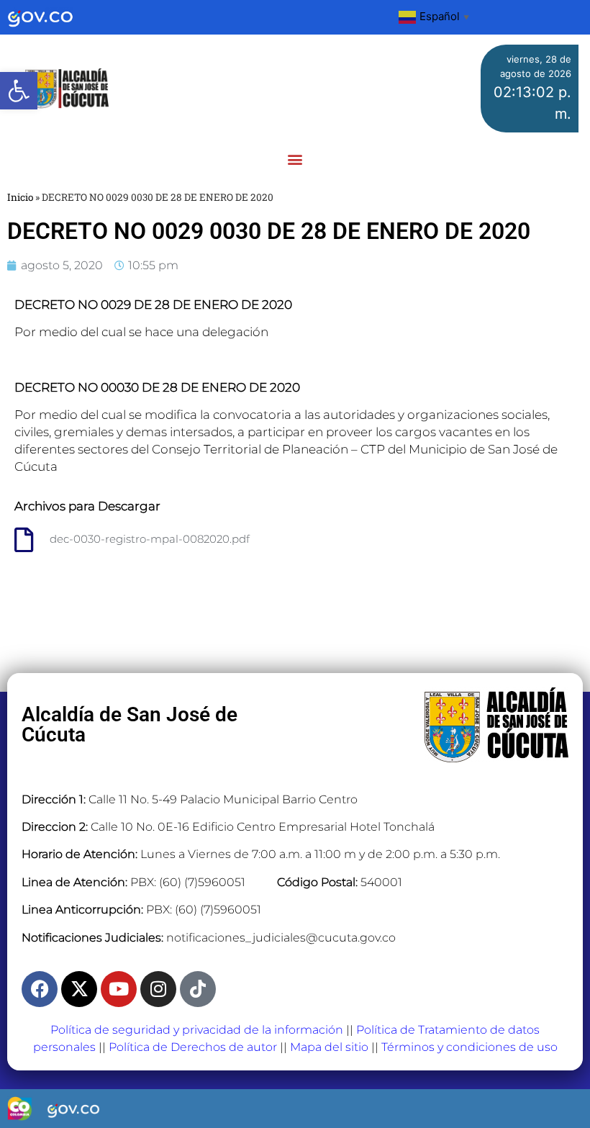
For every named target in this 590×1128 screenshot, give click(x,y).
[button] (18, 90)
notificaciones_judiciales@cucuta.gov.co (281, 937)
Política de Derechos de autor (193, 1047)
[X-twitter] (79, 989)
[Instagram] (158, 989)
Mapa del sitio (329, 1047)
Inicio (20, 197)
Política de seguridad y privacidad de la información (196, 1030)
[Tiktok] (198, 989)
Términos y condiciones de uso (469, 1047)
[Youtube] (119, 989)
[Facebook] (40, 989)
